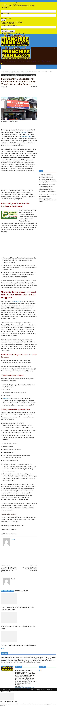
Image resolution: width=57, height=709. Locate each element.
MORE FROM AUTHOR (21, 591)
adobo (48, 181)
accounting (44, 181)
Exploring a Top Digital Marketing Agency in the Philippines (18, 645)
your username (6, 13)
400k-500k (48, 177)
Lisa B (5, 87)
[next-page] (3, 648)
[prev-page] (1, 648)
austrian (47, 194)
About (5, 4)
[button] (54, 48)
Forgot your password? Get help (11, 22)
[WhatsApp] (21, 92)
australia (44, 194)
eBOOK (48, 61)
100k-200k (48, 176)
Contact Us (49, 689)
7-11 (46, 174)
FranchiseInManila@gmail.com (24, 687)
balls (47, 199)
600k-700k (42, 179)
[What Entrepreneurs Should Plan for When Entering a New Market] (19, 617)
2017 (46, 179)
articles (50, 191)
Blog (39, 61)
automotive (52, 194)
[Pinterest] (18, 92)
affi (53, 181)
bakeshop (44, 199)
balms (49, 199)
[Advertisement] (18, 67)
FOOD (19, 61)
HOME (3, 61)
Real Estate (34, 61)
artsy (53, 191)
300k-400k (43, 177)
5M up (43, 174)
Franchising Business (12, 71)
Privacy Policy (8, 6)
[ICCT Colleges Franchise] (28, 696)
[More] (25, 92)
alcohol (47, 186)
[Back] (19, 2)
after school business (48, 184)
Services (23, 71)
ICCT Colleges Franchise (8, 701)
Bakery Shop (45, 198)
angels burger (44, 189)
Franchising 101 (13, 61)
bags (43, 196)
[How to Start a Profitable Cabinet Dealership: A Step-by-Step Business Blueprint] (19, 598)
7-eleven (48, 174)
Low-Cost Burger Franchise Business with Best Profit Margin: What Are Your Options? (9, 570)
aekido (51, 181)
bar (42, 201)
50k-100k (44, 176)
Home (3, 71)
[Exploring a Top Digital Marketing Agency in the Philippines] (19, 636)
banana (52, 199)
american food (46, 188)
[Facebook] (15, 2)
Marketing (6, 398)
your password (6, 18)
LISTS (7, 61)
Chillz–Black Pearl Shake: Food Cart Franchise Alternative (29, 569)
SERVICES (28, 61)
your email (4, 29)
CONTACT (44, 61)
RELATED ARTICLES (7, 591)
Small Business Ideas (29, 75)
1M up (40, 174)
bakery (45, 196)
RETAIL (23, 61)
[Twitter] (16, 2)
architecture (45, 191)
